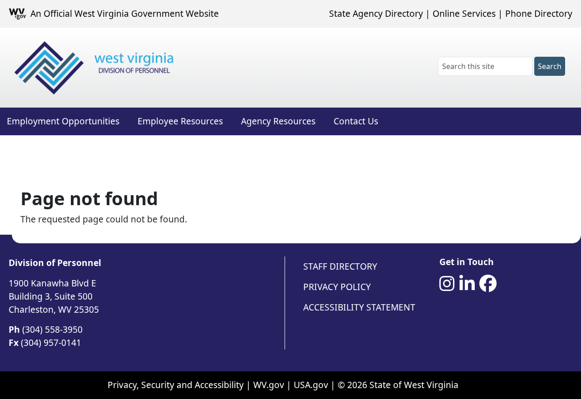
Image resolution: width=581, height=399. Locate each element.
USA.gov (311, 385)
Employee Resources (180, 121)
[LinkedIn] (467, 284)
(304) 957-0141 (51, 342)
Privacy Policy (337, 287)
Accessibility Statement (359, 307)
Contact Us (356, 121)
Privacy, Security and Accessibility (176, 385)
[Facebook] (488, 284)
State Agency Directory (376, 13)
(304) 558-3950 (52, 329)
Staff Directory (340, 266)
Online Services (464, 13)
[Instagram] (447, 284)
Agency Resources (278, 121)
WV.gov (268, 385)
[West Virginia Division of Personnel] (96, 67)
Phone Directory (538, 13)
